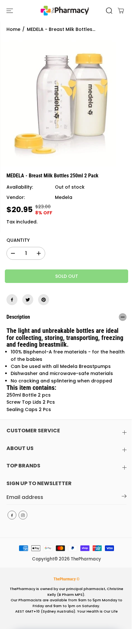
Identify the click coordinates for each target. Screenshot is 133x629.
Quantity (18, 240)
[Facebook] (11, 299)
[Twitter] (27, 299)
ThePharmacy (86, 559)
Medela (63, 197)
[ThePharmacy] (65, 10)
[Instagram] (22, 515)
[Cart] (121, 10)
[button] (10, 10)
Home (13, 29)
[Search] (109, 10)
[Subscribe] (124, 497)
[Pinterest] (43, 299)
